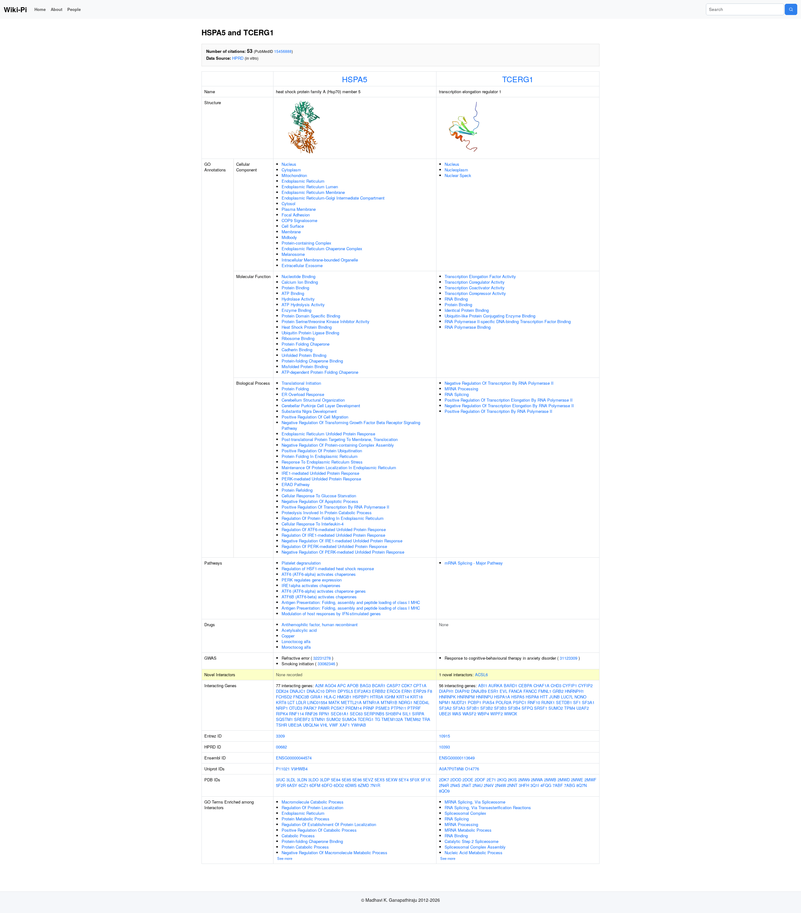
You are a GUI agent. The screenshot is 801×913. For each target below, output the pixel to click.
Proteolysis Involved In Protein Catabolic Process (327, 512)
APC (341, 685)
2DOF (480, 780)
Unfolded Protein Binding (304, 355)
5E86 (357, 780)
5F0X (415, 780)
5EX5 (380, 780)
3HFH (524, 785)
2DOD (455, 780)
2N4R (444, 785)
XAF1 (344, 725)
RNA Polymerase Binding (468, 327)
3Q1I (534, 785)
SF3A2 (445, 708)
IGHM (390, 697)
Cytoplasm (291, 170)
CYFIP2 (585, 685)
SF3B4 (514, 708)
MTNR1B (389, 702)
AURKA (495, 685)
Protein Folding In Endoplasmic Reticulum (320, 456)
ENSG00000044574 (294, 758)
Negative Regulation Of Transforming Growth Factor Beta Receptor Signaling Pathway (351, 425)
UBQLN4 (311, 725)
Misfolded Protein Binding (305, 366)
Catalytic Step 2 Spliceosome (471, 841)
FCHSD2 (284, 697)
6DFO (327, 785)
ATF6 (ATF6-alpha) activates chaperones (319, 574)
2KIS (512, 780)
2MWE (577, 780)
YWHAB (358, 725)
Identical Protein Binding (467, 310)
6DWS (351, 785)
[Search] (791, 9)
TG (377, 719)
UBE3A (295, 725)
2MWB (550, 780)
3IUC (280, 780)
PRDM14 (353, 708)
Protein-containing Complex (306, 243)
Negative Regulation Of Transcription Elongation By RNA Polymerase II (509, 405)
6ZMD (363, 785)
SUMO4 (349, 719)
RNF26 (311, 714)
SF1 (577, 702)
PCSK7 (337, 708)
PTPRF (414, 708)
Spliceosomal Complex (465, 813)
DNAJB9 (479, 691)
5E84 (335, 780)
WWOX (510, 714)
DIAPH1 (446, 691)
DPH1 (331, 691)
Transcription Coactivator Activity (475, 288)
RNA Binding (456, 299)
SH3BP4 (393, 714)
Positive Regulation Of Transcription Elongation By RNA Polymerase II (509, 400)
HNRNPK (447, 697)
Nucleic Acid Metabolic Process (474, 852)
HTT (544, 697)
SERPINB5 (374, 714)
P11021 (283, 769)
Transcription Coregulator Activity (475, 282)
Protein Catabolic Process (305, 847)
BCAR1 (378, 685)
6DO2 (339, 785)
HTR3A (376, 697)
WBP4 (483, 714)
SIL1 (406, 714)
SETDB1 (564, 702)
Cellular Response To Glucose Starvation (319, 496)
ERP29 (419, 691)
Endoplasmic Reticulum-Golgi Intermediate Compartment (333, 198)
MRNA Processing (461, 389)
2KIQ (502, 780)
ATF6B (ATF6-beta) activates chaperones (319, 597)
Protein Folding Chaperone (305, 344)
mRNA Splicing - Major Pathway (474, 563)
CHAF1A (541, 685)
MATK (334, 702)
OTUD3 (295, 708)
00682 (281, 747)
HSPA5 (354, 78)
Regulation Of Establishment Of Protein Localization (329, 824)
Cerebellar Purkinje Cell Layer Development (321, 405)
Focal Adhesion (296, 215)
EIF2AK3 (362, 691)
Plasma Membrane (299, 209)
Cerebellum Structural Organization (313, 400)
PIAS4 (488, 702)
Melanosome (293, 254)
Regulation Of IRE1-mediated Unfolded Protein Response (333, 535)
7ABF (558, 785)
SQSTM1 (284, 719)
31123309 (568, 658)
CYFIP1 (570, 685)
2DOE (467, 780)
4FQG (545, 785)
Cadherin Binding (297, 350)
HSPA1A (502, 697)
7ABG (569, 785)
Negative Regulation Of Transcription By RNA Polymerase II (499, 383)
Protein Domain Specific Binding (311, 316)
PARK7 (310, 708)
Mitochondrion (294, 175)
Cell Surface (293, 226)
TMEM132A (392, 719)
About (56, 9)
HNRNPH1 (574, 691)
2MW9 (524, 780)
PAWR (323, 708)
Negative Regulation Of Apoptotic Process (320, 501)
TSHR (281, 725)
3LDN (302, 780)
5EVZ (368, 780)
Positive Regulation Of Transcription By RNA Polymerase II (335, 507)
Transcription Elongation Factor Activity (480, 276)
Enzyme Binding (296, 310)
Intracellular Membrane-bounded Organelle (320, 260)
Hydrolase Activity (298, 299)
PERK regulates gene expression (312, 580)
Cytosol (288, 203)
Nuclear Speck (458, 175)
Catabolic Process (298, 836)
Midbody (289, 237)
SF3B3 (500, 708)
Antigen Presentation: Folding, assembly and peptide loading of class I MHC (351, 602)
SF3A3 (459, 708)
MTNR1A (371, 702)
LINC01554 (317, 702)
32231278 (322, 658)
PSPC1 (519, 702)
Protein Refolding (297, 490)
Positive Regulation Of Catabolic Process (319, 830)
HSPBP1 (361, 697)
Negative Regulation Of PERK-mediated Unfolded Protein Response (343, 552)
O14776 (472, 769)
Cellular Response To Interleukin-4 (313, 524)
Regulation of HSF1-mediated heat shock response (328, 568)
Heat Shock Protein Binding (307, 327)
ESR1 (493, 691)
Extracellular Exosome (302, 265)
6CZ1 (303, 785)
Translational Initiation (301, 383)
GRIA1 (316, 697)
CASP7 (393, 685)
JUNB (554, 697)
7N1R (375, 785)
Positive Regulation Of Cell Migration (315, 417)
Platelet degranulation (301, 563)
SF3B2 (486, 708)
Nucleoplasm (456, 170)
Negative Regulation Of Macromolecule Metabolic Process (334, 852)
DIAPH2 (462, 691)
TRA (426, 719)
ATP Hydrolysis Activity (303, 304)
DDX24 (282, 691)
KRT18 (416, 697)
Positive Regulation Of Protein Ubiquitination (322, 451)
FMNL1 (544, 691)
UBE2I (445, 714)
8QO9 (444, 791)
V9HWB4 (299, 769)
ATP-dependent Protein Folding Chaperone (320, 372)
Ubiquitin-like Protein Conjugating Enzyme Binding (490, 316)
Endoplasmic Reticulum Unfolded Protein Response (328, 434)
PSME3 (382, 708)
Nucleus (289, 164)
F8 (429, 691)
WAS (456, 714)
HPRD (237, 58)
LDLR (301, 702)
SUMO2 (333, 719)
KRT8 (281, 702)
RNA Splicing (457, 394)
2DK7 (444, 780)
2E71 (491, 780)
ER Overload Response (303, 394)
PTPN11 (398, 708)
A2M (319, 685)
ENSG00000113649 (457, 758)
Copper (288, 636)
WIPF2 (496, 714)
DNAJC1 (297, 691)
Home (40, 9)
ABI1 (482, 685)
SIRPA (418, 714)
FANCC (530, 691)
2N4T (466, 785)
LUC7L (567, 697)
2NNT (512, 785)
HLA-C (330, 697)
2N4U (477, 785)
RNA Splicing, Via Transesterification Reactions (488, 807)
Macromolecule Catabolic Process (313, 802)
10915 (444, 736)
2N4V (489, 785)
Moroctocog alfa (296, 647)
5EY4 (404, 780)
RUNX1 (548, 702)
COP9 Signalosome (299, 220)
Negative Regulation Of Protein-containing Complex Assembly (338, 445)
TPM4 (569, 708)
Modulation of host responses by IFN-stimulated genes (331, 613)
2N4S (455, 785)
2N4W (500, 785)
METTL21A (351, 702)
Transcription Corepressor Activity (475, 293)
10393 (444, 747)
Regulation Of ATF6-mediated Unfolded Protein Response (334, 529)
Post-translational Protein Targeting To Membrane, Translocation (340, 439)
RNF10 (534, 702)
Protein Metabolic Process (305, 819)
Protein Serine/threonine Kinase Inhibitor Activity (326, 321)
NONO (580, 697)
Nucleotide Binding (298, 276)
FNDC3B (301, 697)
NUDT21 (459, 702)
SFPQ (527, 708)
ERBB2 (378, 691)
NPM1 (444, 702)
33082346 (326, 664)
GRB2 (558, 691)
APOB (353, 685)
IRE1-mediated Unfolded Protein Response (320, 473)
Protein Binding (295, 288)
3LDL (291, 780)
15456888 (283, 51)
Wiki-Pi (15, 9)
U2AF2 (582, 708)
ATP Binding (293, 293)
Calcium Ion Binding (300, 282)
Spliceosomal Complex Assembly (475, 847)
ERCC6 (393, 691)
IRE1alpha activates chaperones (311, 585)
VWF (333, 725)
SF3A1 (588, 702)
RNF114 (296, 714)
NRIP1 (282, 708)
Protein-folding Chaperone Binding (312, 361)
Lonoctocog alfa (296, 641)
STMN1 (318, 719)
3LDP (325, 780)
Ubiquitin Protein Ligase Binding (310, 333)
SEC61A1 (340, 714)
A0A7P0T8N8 (451, 769)
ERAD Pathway (296, 484)
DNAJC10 (315, 691)
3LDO (313, 780)
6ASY (292, 785)
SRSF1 (540, 708)
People (74, 9)
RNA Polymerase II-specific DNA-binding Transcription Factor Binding (508, 321)
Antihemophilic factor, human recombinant (320, 624)
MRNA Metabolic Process (468, 830)
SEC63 (356, 714)
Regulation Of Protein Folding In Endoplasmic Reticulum (333, 518)
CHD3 (556, 685)
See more (284, 858)
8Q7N (581, 785)
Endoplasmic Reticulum (303, 181)
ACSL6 (481, 674)
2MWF (590, 780)
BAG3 (365, 685)
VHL (324, 725)
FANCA (515, 691)
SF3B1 (473, 708)
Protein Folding (295, 389)
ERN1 (406, 691)
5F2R (281, 785)
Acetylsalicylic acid (299, 630)
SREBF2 (302, 719)
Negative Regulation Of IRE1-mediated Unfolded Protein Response (342, 541)
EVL (504, 691)
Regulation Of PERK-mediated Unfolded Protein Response (334, 546)
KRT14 (402, 697)
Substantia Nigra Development (309, 411)
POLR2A (504, 702)
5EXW (391, 780)
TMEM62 (412, 719)
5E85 (346, 780)
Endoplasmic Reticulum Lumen (310, 187)
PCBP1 (474, 702)
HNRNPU (484, 697)
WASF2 (469, 714)
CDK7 (406, 685)
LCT (291, 702)
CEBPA (525, 685)
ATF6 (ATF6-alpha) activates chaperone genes (324, 591)
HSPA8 (532, 697)
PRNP (368, 708)
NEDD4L (421, 702)
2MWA (537, 780)
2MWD (564, 780)
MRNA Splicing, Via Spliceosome (475, 802)
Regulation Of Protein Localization (312, 807)
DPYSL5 (345, 691)
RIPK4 (282, 714)
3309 (280, 736)
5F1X (426, 780)
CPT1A (419, 685)
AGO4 (330, 685)
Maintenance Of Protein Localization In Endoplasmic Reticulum (339, 467)
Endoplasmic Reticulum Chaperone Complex (322, 248)
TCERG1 (517, 78)
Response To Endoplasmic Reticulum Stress (322, 462)
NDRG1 (405, 702)
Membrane (291, 232)
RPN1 (324, 714)
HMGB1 (344, 697)
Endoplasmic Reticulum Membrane (313, 192)
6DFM (314, 785)
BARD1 (510, 685)
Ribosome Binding (298, 338)
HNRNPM (466, 697)
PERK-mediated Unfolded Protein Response (321, 479)
